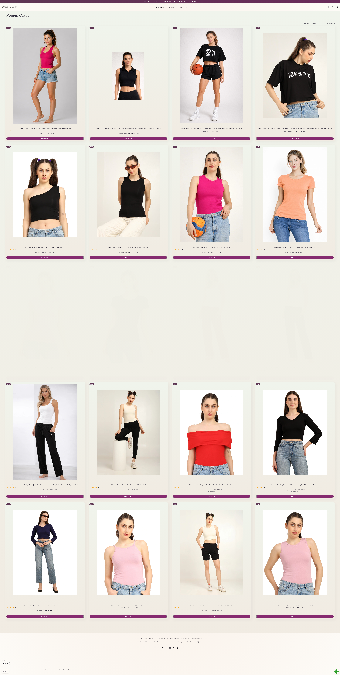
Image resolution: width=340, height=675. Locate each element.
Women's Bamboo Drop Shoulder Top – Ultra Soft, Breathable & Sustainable (211, 485)
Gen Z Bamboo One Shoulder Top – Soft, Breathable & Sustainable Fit (45, 247)
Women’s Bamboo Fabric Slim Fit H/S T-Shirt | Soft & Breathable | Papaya (294, 247)
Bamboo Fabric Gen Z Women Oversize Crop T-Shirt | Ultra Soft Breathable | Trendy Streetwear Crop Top (212, 128)
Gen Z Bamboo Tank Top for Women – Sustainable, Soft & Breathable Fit (295, 605)
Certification (191, 642)
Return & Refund (145, 642)
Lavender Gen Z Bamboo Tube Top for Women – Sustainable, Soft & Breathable (128, 605)
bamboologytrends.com (53, 669)
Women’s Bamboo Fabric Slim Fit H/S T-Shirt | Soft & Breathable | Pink (45, 368)
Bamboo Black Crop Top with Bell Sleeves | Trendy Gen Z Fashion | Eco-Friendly (294, 485)
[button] (162, 8)
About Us (139, 639)
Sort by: (306, 23)
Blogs (146, 639)
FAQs (198, 642)
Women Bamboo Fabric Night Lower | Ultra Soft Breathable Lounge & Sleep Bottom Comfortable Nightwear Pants (211, 368)
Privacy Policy (174, 639)
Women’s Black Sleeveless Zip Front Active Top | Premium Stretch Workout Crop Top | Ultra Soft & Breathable (128, 128)
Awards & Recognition (178, 642)
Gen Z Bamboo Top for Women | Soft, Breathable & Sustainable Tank (128, 247)
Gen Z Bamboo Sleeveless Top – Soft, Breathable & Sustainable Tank (212, 247)
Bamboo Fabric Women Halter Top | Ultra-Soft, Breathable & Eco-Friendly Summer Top (45, 128)
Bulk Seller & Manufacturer (161, 642)
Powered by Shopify (64, 669)
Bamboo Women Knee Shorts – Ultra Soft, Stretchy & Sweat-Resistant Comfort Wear (211, 605)
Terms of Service (163, 639)
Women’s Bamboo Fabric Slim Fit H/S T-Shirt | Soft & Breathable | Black (128, 368)
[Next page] (182, 625)
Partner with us (186, 639)
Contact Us (152, 639)
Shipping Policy (197, 639)
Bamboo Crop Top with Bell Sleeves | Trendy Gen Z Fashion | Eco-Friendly (45, 605)
